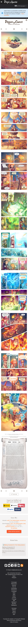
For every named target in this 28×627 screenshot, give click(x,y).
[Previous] (6, 29)
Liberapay (14, 608)
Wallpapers (14, 605)
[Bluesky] (9, 566)
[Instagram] (15, 566)
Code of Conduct (14, 622)
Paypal (14, 612)
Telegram (14, 577)
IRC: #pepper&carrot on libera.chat (14, 574)
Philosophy (14, 588)
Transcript (14, 494)
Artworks (14, 585)
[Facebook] (12, 566)
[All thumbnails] (14, 29)
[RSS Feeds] (22, 566)
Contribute (14, 591)
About (14, 596)
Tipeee (14, 611)
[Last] (26, 29)
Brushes (14, 603)
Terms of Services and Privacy (14, 620)
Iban (14, 614)
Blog (14, 594)
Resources (14, 589)
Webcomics (14, 583)
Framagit (14, 599)
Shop (14, 593)
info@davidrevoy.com (16, 570)
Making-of (14, 602)
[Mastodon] (6, 566)
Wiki (14, 600)
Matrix (14, 576)
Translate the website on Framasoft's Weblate (14, 619)
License (14, 597)
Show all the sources (14, 531)
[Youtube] (19, 566)
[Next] (22, 29)
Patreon (14, 609)
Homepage (14, 582)
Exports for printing (14, 526)
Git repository (14, 528)
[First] (1, 29)
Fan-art (14, 586)
